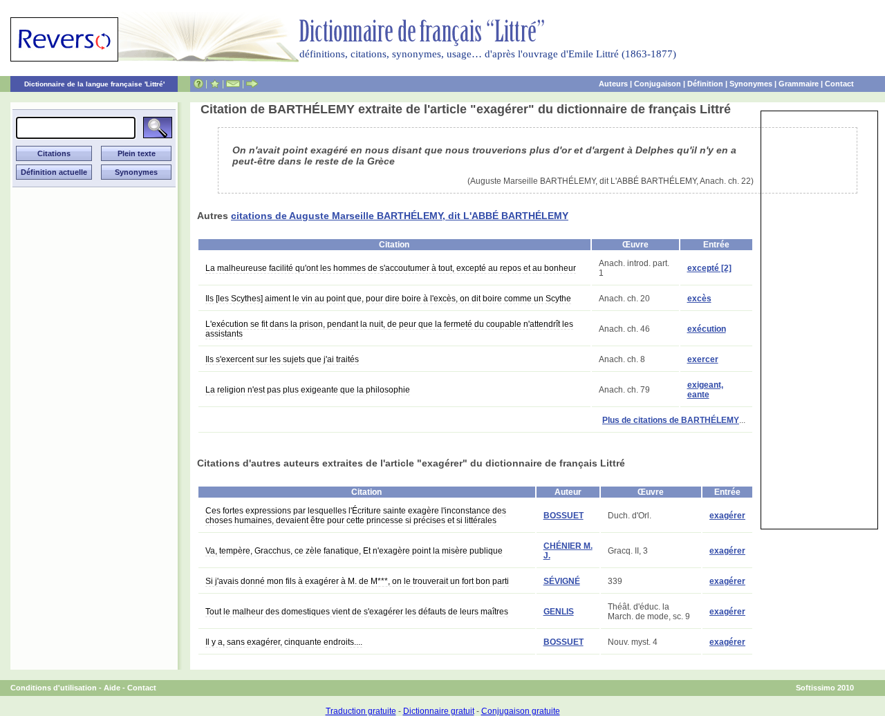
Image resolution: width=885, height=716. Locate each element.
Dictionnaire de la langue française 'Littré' (94, 84)
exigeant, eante (705, 389)
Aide (112, 688)
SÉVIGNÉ (561, 581)
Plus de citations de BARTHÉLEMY (670, 420)
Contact (839, 83)
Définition (705, 83)
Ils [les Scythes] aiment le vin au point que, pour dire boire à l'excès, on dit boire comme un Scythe (388, 298)
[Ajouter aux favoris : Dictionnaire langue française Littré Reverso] (214, 83)
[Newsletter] (233, 83)
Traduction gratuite (361, 711)
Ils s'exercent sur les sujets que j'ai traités (282, 359)
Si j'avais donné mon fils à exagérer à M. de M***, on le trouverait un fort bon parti (357, 581)
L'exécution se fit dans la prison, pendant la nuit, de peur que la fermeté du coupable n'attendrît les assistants (389, 329)
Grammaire (799, 83)
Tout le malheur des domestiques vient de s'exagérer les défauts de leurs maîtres (356, 611)
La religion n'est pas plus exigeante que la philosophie (307, 390)
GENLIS (558, 611)
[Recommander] (252, 83)
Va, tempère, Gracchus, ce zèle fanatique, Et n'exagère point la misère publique (354, 551)
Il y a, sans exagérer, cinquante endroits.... (283, 642)
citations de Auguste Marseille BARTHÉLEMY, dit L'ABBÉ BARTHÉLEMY (399, 215)
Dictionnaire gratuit (438, 711)
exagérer (727, 515)
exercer (702, 359)
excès (699, 298)
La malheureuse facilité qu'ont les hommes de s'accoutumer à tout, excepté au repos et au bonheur (390, 268)
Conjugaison (657, 83)
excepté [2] (709, 268)
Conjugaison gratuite (520, 711)
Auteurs (613, 83)
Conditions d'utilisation (53, 688)
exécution (706, 329)
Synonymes (750, 83)
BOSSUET (563, 515)
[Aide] (198, 83)
